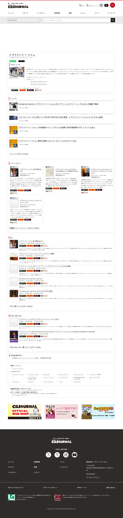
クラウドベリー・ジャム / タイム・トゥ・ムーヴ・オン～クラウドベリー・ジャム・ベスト (102, 171)
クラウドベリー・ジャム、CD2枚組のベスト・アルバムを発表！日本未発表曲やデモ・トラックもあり (56, 127)
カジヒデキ (46, 374)
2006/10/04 (38, 281)
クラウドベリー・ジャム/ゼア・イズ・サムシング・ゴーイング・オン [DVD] (39, 319)
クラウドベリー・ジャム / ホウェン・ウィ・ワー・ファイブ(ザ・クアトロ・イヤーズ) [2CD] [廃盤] (45, 266)
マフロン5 (31, 382)
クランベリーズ (78, 374)
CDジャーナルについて (16, 487)
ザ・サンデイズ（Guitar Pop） (32, 378)
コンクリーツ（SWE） (95, 374)
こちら (29, 390)
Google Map (90, 474)
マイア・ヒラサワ (48, 382)
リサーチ (25, 13)
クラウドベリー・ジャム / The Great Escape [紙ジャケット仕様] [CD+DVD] (67, 170)
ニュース (11, 13)
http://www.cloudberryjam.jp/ (39, 84)
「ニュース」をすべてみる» (19, 154)
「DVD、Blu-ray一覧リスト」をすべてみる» (25, 347)
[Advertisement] (61, 38)
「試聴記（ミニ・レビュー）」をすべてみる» (24, 228)
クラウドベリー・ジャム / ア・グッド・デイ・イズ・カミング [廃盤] (36, 253)
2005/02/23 (42, 334)
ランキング (111, 13)
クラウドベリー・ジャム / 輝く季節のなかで (31, 241)
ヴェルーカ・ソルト (33, 374)
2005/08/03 (37, 321)
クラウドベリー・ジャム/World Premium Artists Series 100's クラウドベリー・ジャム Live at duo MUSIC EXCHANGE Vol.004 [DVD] (57, 331)
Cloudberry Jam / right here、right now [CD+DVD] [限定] (36, 291)
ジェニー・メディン (18, 368)
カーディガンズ (63, 374)
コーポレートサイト (93, 477)
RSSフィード (82, 487)
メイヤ (61, 382)
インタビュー (41, 13)
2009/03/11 (38, 256)
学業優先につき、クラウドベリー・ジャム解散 (25, 358)
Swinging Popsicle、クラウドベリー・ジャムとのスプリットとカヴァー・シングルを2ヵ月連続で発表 (58, 104)
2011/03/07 (23, 175)
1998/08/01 (94, 177)
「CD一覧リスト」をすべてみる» (21, 306)
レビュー (83, 13)
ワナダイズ (77, 382)
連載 (70, 13)
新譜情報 (57, 13)
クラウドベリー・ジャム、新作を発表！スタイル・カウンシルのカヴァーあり (47, 141)
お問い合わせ (110, 487)
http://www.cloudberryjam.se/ (39, 81)
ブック (97, 13)
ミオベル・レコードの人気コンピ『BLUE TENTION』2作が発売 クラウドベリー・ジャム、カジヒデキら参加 (60, 117)
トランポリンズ (63, 377)
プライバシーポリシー (50, 487)
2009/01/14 (39, 268)
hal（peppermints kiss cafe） (79, 378)
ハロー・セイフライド (94, 378)
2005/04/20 (59, 175)
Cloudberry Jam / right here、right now (31, 278)
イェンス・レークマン (18, 375)
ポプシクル (16, 382)
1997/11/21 (23, 206)
